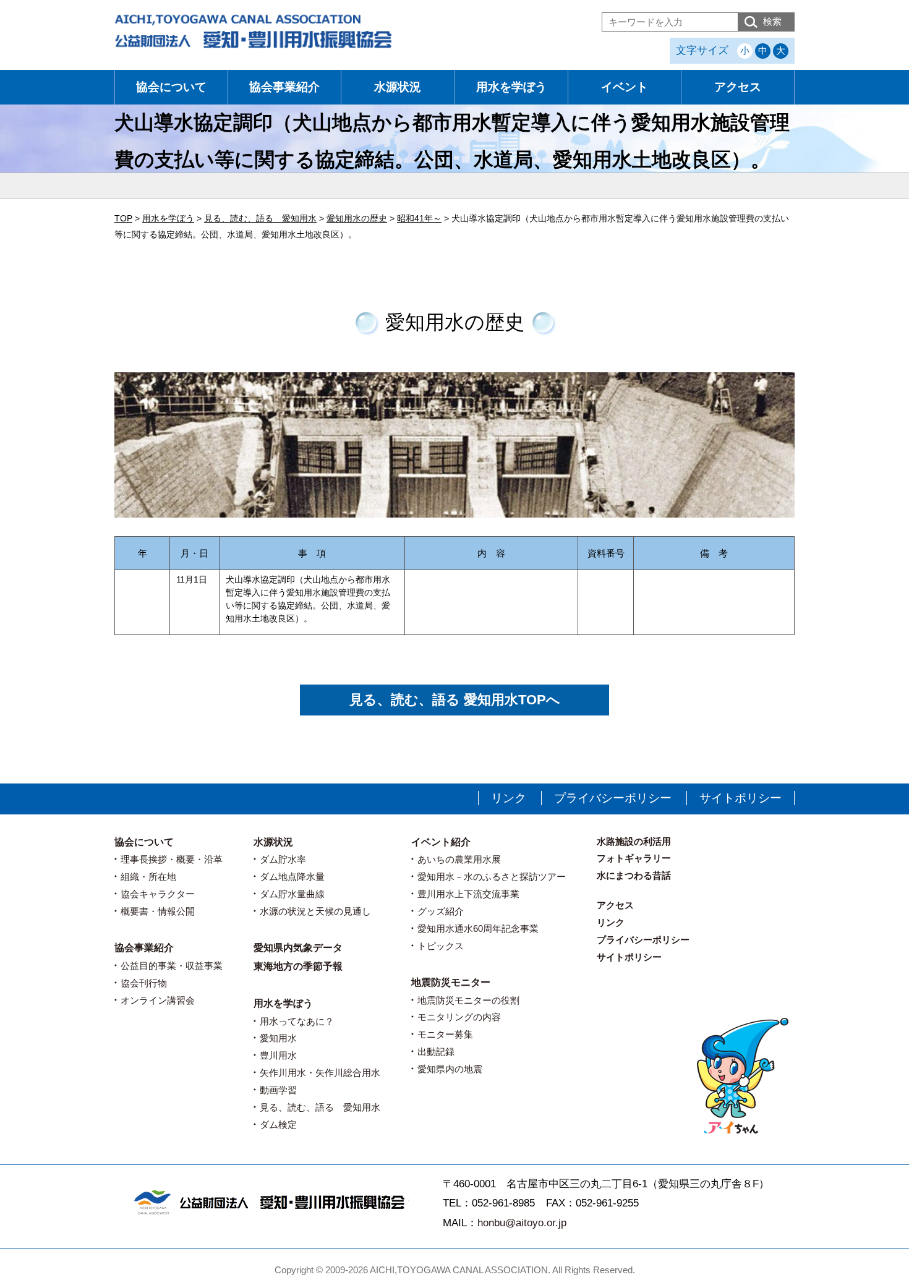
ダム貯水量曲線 (292, 894)
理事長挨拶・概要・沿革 (172, 859)
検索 (772, 21)
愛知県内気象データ (298, 947)
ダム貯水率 (283, 859)
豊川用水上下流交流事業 (468, 894)
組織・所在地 (148, 876)
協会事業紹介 (284, 86)
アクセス (737, 86)
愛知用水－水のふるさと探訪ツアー (491, 876)
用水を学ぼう (511, 86)
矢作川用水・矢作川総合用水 (320, 1072)
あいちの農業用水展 (459, 859)
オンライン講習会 (158, 1000)
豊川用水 (278, 1055)
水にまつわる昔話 (634, 875)
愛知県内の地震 (449, 1069)
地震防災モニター (450, 982)
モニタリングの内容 (459, 1017)
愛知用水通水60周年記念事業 (478, 928)
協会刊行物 (144, 983)
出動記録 (435, 1051)
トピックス (440, 946)
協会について (171, 86)
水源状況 (397, 86)
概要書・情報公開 (158, 911)
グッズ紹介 (440, 911)
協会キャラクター (158, 894)
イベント (624, 86)
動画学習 (278, 1090)
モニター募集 (445, 1034)
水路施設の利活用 (634, 841)
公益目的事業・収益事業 (172, 965)
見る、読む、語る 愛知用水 (320, 1107)
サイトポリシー (740, 798)
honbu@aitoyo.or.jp (521, 1223)
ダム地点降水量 (292, 876)
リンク (508, 798)
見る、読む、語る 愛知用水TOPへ (454, 699)
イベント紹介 (441, 842)
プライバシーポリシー (613, 798)
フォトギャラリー (634, 858)
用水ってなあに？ (297, 1021)
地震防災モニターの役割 (468, 1000)
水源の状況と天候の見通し (315, 911)
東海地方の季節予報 (298, 966)
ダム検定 (278, 1124)
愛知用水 (278, 1038)
